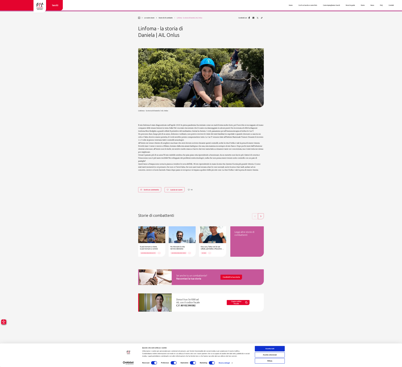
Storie (363, 5)
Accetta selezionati (270, 355)
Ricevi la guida (350, 5)
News (372, 5)
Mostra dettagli (224, 363)
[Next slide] (261, 216)
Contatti (391, 5)
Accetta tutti (269, 348)
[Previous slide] (255, 216)
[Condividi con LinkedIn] (253, 18)
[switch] (174, 362)
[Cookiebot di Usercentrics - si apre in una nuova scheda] (128, 362)
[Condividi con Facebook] (249, 18)
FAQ (381, 5)
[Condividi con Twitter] (257, 18)
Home (291, 5)
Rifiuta (269, 361)
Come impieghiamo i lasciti (331, 5)
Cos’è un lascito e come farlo (307, 5)
